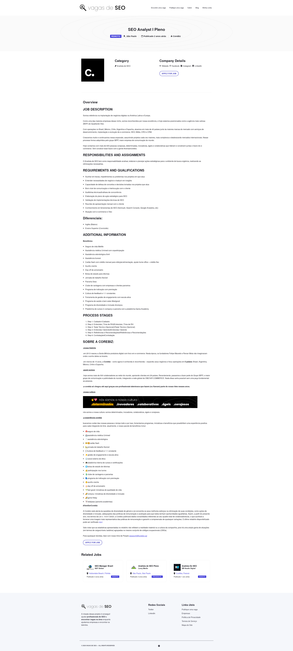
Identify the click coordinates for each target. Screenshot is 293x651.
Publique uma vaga (176, 8)
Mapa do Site (187, 625)
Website (165, 66)
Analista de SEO (123, 66)
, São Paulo (131, 36)
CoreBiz (177, 36)
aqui (100, 522)
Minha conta (207, 8)
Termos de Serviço (189, 621)
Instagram (187, 66)
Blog (197, 8)
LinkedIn (198, 66)
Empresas (186, 613)
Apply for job (169, 73)
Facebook (175, 66)
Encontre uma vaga (158, 8)
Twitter (151, 610)
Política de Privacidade (191, 617)
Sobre (189, 8)
